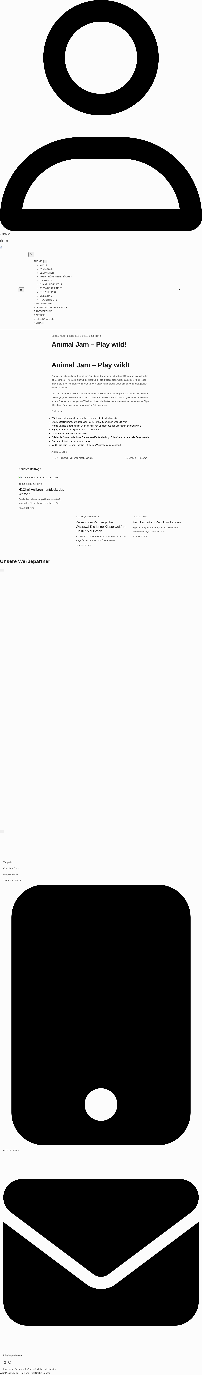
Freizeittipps (35, 484)
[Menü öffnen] (21, 289)
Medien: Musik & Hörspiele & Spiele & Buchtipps (76, 336)
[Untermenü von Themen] (45, 261)
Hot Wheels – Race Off (136, 458)
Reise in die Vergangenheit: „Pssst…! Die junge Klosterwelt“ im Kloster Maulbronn (101, 526)
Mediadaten (50, 1369)
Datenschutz (21, 1369)
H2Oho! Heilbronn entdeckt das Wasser (41, 492)
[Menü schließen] (31, 254)
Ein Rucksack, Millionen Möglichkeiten (74, 458)
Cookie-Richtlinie (35, 1369)
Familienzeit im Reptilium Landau (157, 522)
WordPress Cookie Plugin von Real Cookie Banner (25, 1373)
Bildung (23, 484)
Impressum (8, 1369)
